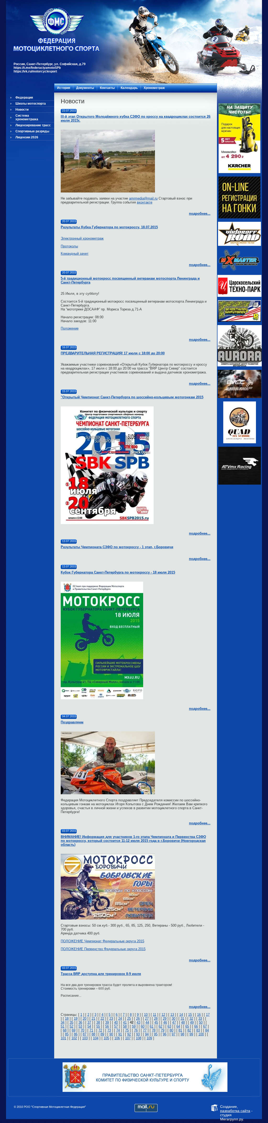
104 (95, 1038)
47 (174, 1022)
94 (147, 1034)
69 (73, 1030)
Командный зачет (74, 254)
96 (164, 1034)
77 (145, 1030)
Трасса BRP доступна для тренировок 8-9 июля (101, 974)
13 (172, 1015)
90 (111, 1034)
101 (63, 1038)
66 (196, 1026)
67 (205, 1026)
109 (149, 1038)
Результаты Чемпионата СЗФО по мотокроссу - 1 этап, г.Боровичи (117, 547)
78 (153, 1030)
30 (173, 1018)
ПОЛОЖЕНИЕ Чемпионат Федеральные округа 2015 (102, 941)
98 (182, 1034)
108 (138, 1038)
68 (64, 1030)
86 (75, 1034)
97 (173, 1034)
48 (183, 1022)
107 (128, 1038)
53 (80, 1026)
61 (151, 1026)
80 (171, 1030)
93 (138, 1034)
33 (200, 1018)
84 (207, 1030)
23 (111, 1018)
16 (199, 1015)
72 (100, 1030)
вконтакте (144, 202)
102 (74, 1038)
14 (181, 1015)
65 (187, 1026)
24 (120, 1018)
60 (142, 1026)
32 (191, 1018)
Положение (70, 328)
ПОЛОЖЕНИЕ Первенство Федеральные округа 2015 (103, 949)
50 (201, 1022)
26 (138, 1018)
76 (136, 1030)
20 (84, 1018)
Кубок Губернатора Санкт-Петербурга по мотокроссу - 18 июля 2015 (118, 572)
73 (109, 1030)
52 (71, 1026)
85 (67, 1034)
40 (116, 1022)
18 (67, 1018)
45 (156, 1022)
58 (125, 1026)
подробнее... (199, 213)
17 (208, 1015)
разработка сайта (235, 1111)
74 (118, 1030)
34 (62, 1022)
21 (93, 1018)
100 (201, 1034)
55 (98, 1026)
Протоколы (69, 246)
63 (169, 1026)
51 (62, 1026)
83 (198, 1030)
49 (192, 1022)
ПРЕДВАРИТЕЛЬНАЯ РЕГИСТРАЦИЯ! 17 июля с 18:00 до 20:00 (113, 353)
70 (82, 1030)
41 (125, 1022)
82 (189, 1030)
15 (190, 1015)
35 (71, 1022)
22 (102, 1018)
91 (120, 1034)
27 (147, 1018)
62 (160, 1026)
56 (107, 1026)
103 (85, 1038)
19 (75, 1018)
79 (162, 1030)
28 (156, 1018)
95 (156, 1034)
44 (147, 1022)
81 (180, 1030)
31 (182, 1018)
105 (106, 1038)
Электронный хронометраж (82, 238)
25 (129, 1018)
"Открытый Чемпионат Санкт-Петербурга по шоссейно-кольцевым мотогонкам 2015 (132, 397)
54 (89, 1026)
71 (91, 1030)
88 (93, 1034)
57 (116, 1026)
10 (146, 1015)
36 (80, 1022)
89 (102, 1034)
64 (178, 1026)
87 (84, 1034)
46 (165, 1022)
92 (129, 1034)
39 (107, 1022)
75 (127, 1030)
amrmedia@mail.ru (143, 198)
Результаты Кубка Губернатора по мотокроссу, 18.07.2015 (109, 227)
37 (89, 1022)
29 (164, 1018)
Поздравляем (72, 722)
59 (134, 1026)
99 (191, 1034)
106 (117, 1038)
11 (154, 1015)
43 (138, 1022)
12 (163, 1015)
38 (98, 1022)
